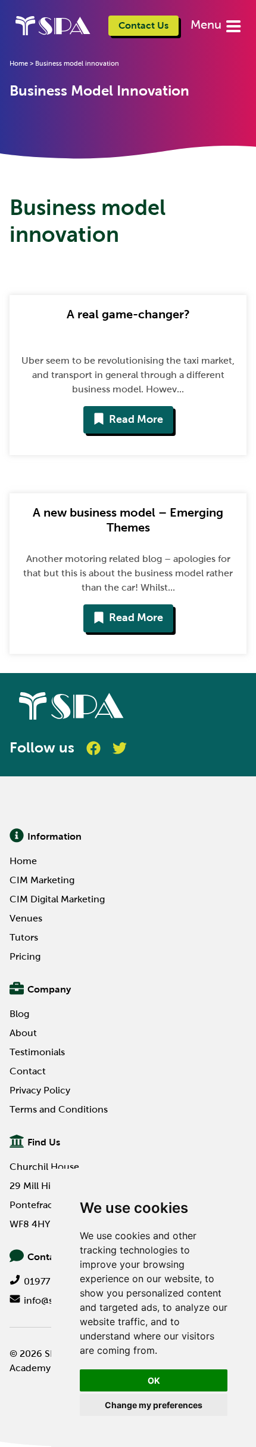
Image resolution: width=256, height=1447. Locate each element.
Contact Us (143, 25)
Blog (19, 1014)
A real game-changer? (128, 314)
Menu (207, 24)
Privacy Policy (40, 1090)
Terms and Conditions (59, 1109)
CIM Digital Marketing (57, 899)
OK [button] (154, 1380)
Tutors (24, 937)
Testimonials (37, 1052)
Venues (26, 918)
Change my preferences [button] (153, 1405)
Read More (136, 419)
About (23, 1033)
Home (19, 63)
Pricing (25, 956)
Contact (28, 1071)
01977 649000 (56, 1281)
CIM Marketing (42, 880)
